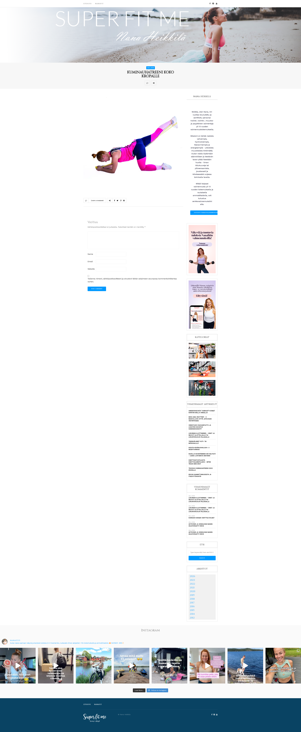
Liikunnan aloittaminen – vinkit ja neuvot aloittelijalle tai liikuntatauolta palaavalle (202, 435)
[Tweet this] (163, 83)
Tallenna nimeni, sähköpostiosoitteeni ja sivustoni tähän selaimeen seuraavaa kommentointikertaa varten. (132, 280)
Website (91, 269)
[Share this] (158, 83)
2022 (192, 583)
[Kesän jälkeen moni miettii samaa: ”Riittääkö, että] (245, 665)
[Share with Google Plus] (169, 83)
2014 (192, 614)
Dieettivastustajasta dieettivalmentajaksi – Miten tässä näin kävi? (200, 462)
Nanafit (99, 3)
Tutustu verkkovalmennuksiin (206, 212)
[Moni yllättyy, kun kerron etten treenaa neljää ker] (56, 665)
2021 (192, 587)
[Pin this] (174, 83)
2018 (192, 598)
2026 (192, 576)
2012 (192, 617)
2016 (192, 606)
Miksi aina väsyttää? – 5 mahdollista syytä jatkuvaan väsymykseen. (200, 419)
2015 (192, 610)
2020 (192, 591)
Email (90, 261)
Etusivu (87, 3)
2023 (192, 580)
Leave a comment (97, 200)
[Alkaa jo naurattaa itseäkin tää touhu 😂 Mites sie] (131, 665)
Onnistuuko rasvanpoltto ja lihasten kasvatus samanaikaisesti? (200, 427)
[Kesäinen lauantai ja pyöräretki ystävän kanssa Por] (93, 665)
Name (90, 254)
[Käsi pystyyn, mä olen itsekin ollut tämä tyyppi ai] (207, 665)
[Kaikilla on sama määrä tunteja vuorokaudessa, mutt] (169, 665)
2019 (192, 595)
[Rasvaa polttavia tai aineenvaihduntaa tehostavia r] (18, 665)
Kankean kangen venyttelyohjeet (201, 518)
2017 (192, 602)
